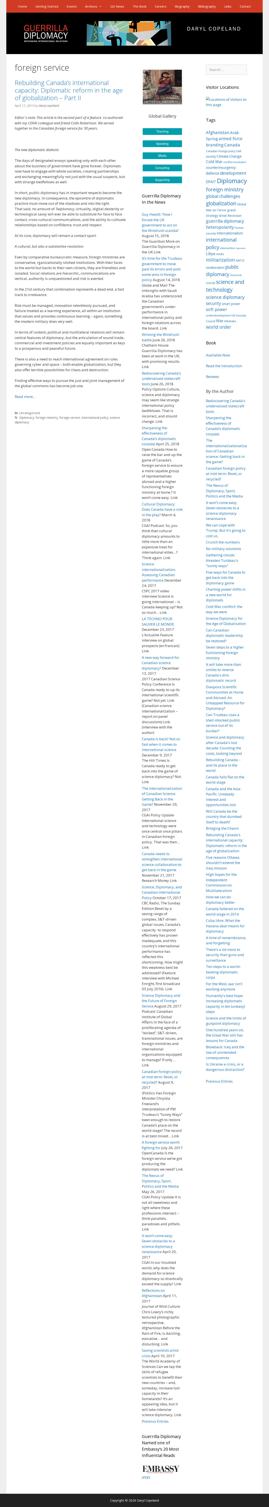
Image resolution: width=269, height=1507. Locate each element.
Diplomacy (26, 418)
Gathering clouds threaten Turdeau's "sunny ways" (222, 560)
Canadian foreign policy (220, 151)
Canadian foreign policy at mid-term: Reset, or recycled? (162, 1077)
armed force (231, 138)
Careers (160, 6)
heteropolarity (220, 227)
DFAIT (211, 181)
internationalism (230, 233)
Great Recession (230, 215)
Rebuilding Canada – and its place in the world (223, 765)
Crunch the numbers (223, 542)
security (213, 303)
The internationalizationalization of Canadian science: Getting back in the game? (226, 451)
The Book (139, 6)
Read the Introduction (224, 365)
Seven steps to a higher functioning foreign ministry (225, 652)
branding (214, 145)
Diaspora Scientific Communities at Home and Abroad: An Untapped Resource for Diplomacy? (225, 697)
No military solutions (223, 548)
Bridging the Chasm (222, 828)
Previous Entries (155, 1421)
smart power (231, 304)
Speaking (162, 143)
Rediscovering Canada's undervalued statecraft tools (225, 406)
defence (212, 173)
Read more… (25, 396)
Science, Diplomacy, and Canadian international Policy (162, 892)
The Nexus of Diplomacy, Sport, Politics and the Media (160, 1181)
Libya (210, 253)
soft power (216, 309)
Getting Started (47, 6)
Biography (182, 6)
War (219, 320)
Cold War (214, 161)
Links (227, 6)
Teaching (162, 131)
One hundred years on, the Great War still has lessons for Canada (225, 1035)
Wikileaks (230, 321)
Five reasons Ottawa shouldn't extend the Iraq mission (223, 862)
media (220, 254)
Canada (232, 145)
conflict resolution (234, 162)
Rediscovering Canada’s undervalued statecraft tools (161, 378)
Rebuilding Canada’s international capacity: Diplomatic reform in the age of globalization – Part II (69, 90)
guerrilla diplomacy (225, 221)
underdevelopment (218, 315)
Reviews (212, 376)
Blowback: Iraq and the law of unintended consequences (225, 1052)
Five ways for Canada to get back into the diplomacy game (225, 577)
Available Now (218, 355)
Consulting (162, 168)
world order (218, 327)
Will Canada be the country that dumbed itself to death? (224, 816)
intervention (227, 248)
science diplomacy (225, 297)
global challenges (223, 196)
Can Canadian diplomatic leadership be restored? (224, 635)
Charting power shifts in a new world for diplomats (225, 594)
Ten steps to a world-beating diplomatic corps (223, 972)
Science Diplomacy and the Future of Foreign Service (161, 1001)
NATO (240, 260)
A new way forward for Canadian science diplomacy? (160, 663)
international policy (95, 418)
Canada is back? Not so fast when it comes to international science (161, 744)
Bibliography (207, 6)
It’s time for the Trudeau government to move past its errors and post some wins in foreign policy (162, 269)
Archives (91, 6)
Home (22, 6)
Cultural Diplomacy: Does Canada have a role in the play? (162, 509)
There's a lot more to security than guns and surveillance (225, 955)
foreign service (69, 418)
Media (162, 155)
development (233, 173)
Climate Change (229, 156)
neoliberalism (215, 267)
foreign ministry (47, 418)
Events (72, 6)
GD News (117, 6)
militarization (220, 260)
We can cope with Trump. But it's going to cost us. (225, 530)
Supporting (162, 180)
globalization (221, 203)
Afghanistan (217, 132)
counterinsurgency (221, 167)
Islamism (241, 248)
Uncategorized (29, 413)
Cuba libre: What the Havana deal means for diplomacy (225, 926)
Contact (245, 6)
